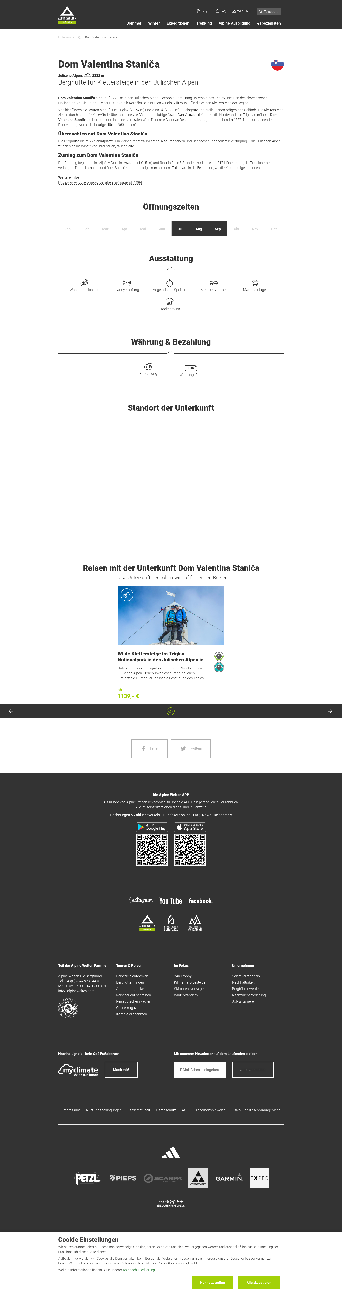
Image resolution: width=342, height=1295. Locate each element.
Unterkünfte (66, 37)
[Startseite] (67, 15)
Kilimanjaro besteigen (190, 982)
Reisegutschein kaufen (133, 1001)
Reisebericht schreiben (133, 995)
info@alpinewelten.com (76, 991)
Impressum (71, 1110)
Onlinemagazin (128, 1008)
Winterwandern (186, 995)
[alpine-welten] (147, 929)
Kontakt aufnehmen (131, 1014)
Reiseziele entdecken (132, 976)
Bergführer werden (246, 989)
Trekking (204, 23)
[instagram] (141, 904)
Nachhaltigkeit (243, 982)
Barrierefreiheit (138, 1110)
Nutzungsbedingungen (104, 1110)
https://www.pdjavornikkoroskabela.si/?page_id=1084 (100, 182)
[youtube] (171, 904)
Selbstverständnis (246, 976)
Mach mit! (121, 1070)
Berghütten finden (130, 982)
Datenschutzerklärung (139, 1270)
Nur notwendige (212, 1283)
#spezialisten (269, 23)
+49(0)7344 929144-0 (82, 981)
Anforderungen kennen (133, 989)
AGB (185, 1110)
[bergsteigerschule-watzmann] (195, 929)
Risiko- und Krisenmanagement (255, 1110)
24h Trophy (183, 976)
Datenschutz (166, 1110)
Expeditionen (178, 23)
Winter (154, 23)
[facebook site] (201, 904)
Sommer (133, 23)
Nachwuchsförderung (249, 995)
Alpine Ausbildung (234, 23)
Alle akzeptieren (259, 1283)
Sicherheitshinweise (210, 1110)
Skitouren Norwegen (190, 989)
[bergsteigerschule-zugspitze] (171, 929)
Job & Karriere (243, 1001)
